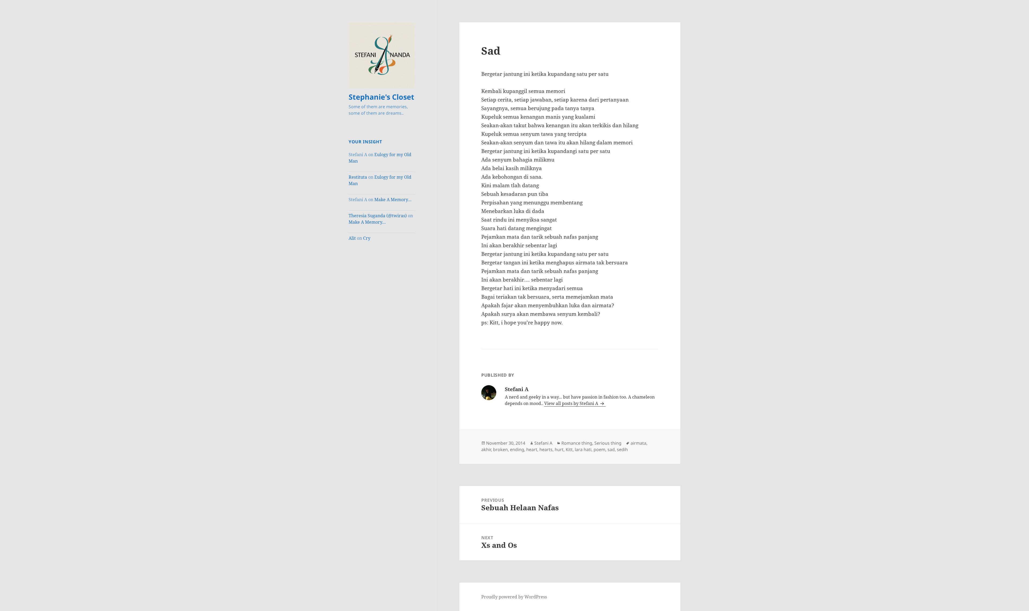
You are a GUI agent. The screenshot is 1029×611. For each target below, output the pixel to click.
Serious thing (607, 443)
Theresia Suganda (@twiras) (378, 216)
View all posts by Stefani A (571, 403)
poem (599, 449)
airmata (638, 443)
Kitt (569, 449)
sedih (622, 449)
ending (517, 449)
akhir (486, 449)
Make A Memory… (393, 200)
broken (500, 449)
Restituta (358, 177)
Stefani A (543, 443)
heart (531, 449)
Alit (352, 238)
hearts (546, 449)
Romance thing (576, 443)
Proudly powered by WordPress (514, 597)
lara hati (583, 449)
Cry (366, 238)
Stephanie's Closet (381, 97)
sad (611, 449)
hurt (559, 449)
